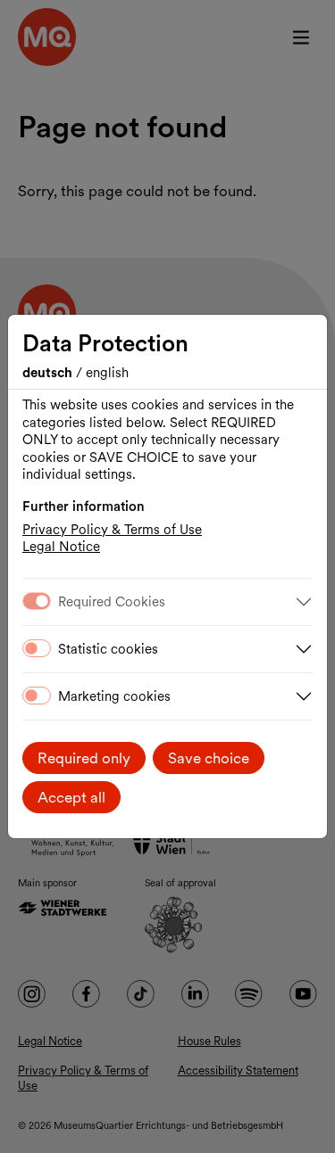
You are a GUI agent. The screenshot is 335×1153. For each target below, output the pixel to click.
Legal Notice (61, 547)
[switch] (36, 648)
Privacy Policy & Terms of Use (112, 530)
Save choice (208, 758)
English (107, 373)
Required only (84, 758)
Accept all (71, 797)
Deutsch (49, 373)
